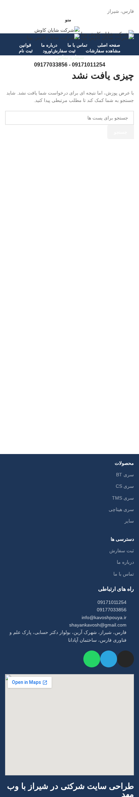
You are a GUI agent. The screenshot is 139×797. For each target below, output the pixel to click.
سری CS (125, 486)
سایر (129, 521)
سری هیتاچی (121, 509)
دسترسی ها (122, 539)
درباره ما (125, 562)
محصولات (124, 463)
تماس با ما (123, 574)
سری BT (125, 474)
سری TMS (123, 498)
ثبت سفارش (121, 550)
